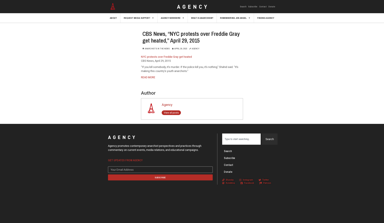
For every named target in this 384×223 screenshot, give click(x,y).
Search (243, 6)
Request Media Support (137, 17)
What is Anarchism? (202, 17)
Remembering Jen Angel (233, 17)
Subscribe (252, 6)
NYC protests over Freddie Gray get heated (166, 56)
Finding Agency (265, 17)
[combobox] (241, 139)
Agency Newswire (171, 17)
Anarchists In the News (157, 48)
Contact (263, 6)
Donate (271, 6)
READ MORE (148, 77)
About (113, 17)
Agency (167, 105)
